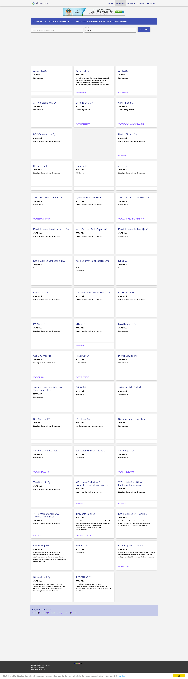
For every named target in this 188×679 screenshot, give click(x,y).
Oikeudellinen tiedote (38, 669)
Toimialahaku (120, 3)
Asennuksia (51, 613)
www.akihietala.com (41, 472)
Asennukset (43, 613)
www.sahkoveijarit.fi (126, 472)
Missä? (87, 27)
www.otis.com (38, 377)
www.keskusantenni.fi (41, 219)
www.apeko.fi (81, 92)
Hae (144, 29)
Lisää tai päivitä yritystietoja (40, 665)
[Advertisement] (94, 49)
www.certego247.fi (83, 124)
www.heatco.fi (123, 156)
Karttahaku (131, 3)
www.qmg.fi (80, 345)
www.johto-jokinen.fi (84, 535)
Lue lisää (122, 676)
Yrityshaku (109, 3)
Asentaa (74, 613)
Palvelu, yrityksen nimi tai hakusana (43, 30)
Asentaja (59, 613)
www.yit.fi (79, 504)
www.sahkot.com (124, 567)
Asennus (35, 613)
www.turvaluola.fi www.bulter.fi (131, 124)
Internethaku (151, 3)
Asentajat (67, 613)
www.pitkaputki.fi (82, 377)
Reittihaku (141, 3)
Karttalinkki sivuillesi (37, 667)
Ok (179, 676)
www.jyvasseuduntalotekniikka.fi (131, 219)
